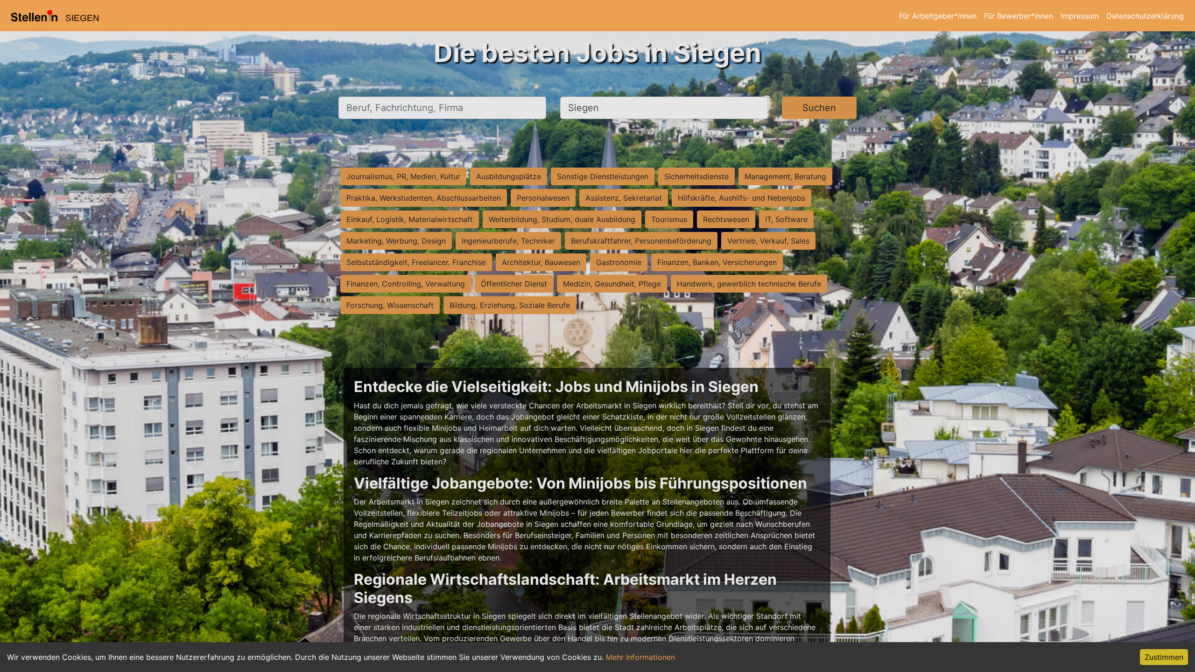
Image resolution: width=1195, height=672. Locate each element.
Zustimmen (1164, 657)
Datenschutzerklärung (1145, 16)
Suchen (819, 107)
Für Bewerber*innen (1018, 16)
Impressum (1080, 16)
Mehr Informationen (640, 657)
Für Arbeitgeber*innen (938, 16)
